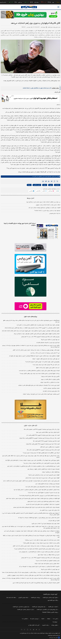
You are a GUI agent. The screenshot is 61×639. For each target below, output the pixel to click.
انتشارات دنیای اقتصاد (53, 607)
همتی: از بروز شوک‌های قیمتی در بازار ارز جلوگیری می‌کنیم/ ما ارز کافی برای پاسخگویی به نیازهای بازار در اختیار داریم (33, 466)
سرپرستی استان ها (34, 619)
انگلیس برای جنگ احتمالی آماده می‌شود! (50, 376)
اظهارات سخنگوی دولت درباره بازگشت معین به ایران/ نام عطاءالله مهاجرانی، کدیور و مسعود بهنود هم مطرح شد (34, 356)
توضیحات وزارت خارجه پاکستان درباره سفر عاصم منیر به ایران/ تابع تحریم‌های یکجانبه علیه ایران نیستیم (36, 507)
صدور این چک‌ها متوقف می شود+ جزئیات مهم (48, 555)
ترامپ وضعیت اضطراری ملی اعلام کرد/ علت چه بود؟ (47, 560)
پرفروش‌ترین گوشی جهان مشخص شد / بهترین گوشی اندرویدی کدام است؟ (42, 362)
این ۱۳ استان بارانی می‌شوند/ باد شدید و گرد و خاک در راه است (44, 353)
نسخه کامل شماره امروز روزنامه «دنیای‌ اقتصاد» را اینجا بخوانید (20, 224)
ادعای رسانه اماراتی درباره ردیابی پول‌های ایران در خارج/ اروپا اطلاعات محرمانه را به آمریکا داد (38, 518)
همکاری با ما (25, 619)
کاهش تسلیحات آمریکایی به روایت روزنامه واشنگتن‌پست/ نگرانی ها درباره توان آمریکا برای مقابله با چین (36, 583)
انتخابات (57, 185)
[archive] (21, 629)
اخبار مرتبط (30, 198)
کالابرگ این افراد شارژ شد (53, 520)
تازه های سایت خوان (30, 425)
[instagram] (39, 629)
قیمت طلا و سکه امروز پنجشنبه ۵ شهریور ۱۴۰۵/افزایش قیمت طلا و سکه (43, 450)
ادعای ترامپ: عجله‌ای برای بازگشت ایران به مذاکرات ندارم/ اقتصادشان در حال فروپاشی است (39, 552)
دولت (44, 185)
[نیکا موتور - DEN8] (30, 247)
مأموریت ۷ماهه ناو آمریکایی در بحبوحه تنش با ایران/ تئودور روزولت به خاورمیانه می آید (39, 566)
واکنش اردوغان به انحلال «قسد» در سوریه (50, 379)
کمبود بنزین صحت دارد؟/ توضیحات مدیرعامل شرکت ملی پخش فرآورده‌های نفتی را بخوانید (38, 385)
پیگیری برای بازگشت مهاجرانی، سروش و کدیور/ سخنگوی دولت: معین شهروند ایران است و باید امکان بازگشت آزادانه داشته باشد (30, 331)
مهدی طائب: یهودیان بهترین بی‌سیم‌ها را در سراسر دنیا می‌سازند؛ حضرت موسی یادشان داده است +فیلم (36, 350)
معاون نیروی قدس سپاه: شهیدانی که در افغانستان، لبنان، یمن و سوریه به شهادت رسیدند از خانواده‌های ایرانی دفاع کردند (32, 460)
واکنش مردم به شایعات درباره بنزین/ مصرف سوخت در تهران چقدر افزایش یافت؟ (41, 543)
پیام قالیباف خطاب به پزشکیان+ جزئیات (50, 472)
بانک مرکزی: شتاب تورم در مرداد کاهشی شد (49, 510)
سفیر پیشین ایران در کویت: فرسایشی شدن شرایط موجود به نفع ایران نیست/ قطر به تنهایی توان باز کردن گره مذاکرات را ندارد (31, 481)
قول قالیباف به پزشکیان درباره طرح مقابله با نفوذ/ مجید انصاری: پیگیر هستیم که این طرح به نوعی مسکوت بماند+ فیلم (32, 498)
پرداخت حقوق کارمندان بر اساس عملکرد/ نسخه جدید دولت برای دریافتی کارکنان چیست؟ (39, 373)
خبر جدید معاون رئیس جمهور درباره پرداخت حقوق (47, 367)
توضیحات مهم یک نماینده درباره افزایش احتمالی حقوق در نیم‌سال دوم (43, 469)
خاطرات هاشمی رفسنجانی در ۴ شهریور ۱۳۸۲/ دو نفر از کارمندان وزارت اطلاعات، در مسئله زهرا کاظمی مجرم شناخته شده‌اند (32, 328)
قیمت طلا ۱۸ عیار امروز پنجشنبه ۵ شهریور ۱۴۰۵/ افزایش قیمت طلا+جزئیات (42, 444)
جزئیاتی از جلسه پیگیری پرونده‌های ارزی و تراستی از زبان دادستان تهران (43, 501)
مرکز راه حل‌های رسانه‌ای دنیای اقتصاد (25, 609)
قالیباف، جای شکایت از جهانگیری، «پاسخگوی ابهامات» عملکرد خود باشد (44, 208)
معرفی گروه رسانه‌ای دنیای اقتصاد (50, 597)
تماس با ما (55, 619)
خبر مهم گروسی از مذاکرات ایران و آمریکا (50, 339)
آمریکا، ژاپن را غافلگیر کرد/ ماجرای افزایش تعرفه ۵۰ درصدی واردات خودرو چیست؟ (41, 453)
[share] (27, 629)
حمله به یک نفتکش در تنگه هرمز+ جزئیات (49, 382)
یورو (45, 2)
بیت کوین (12, 2)
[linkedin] (48, 181)
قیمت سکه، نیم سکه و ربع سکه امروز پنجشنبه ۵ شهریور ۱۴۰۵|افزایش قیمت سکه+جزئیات (39, 438)
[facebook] (54, 181)
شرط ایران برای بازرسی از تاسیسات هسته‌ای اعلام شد (47, 342)
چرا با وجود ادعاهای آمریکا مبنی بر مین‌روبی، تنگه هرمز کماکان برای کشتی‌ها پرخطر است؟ (39, 495)
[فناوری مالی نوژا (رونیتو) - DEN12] (30, 410)
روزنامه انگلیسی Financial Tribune (50, 612)
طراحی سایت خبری (54, 637)
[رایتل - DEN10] (30, 306)
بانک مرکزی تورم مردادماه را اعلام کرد (51, 391)
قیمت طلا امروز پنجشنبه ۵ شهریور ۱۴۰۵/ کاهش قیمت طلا (46, 441)
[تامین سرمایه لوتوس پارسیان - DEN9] (30, 287)
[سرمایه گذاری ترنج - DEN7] (30, 14)
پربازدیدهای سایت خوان (30, 317)
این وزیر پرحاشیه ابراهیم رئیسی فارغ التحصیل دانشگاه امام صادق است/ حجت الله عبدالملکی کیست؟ (36, 549)
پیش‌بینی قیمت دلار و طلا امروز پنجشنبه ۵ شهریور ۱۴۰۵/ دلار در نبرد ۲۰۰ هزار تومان (40, 337)
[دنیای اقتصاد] (29, 7)
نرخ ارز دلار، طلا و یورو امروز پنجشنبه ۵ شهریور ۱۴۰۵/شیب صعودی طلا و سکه (41, 429)
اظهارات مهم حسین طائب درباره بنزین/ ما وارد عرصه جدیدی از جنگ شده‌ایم (42, 478)
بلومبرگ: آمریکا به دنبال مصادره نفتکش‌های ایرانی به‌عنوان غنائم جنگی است (42, 487)
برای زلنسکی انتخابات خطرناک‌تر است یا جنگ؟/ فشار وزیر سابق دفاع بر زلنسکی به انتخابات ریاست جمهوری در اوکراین (33, 575)
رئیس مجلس (37, 185)
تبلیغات (48, 619)
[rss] (30, 629)
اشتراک (42, 619)
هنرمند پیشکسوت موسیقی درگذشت (51, 388)
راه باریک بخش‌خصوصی (54, 213)
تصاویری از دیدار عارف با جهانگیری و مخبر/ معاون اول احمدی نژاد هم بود (42, 504)
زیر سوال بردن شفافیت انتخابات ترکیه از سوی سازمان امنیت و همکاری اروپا (43, 202)
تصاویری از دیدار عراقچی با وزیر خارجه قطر (49, 447)
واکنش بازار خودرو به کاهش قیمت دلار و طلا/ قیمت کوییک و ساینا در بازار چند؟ (41, 463)
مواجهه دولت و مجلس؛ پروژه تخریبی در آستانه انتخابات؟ (47, 210)
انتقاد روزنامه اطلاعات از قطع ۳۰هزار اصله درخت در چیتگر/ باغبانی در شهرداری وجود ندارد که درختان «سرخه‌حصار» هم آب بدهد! (30, 572)
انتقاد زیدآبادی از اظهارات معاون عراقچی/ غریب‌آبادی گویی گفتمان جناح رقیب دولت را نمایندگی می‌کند (36, 334)
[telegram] (46, 181)
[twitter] (51, 181)
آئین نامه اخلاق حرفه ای (33, 625)
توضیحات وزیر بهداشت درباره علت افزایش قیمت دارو (47, 484)
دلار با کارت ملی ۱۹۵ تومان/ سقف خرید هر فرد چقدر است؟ (46, 365)
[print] (43, 181)
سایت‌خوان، (53, 176)
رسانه (29, 185)
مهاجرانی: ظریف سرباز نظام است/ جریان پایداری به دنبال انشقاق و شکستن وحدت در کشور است (38, 325)
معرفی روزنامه (54, 625)
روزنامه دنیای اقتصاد (35, 597)
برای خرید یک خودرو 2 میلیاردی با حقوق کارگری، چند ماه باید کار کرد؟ (43, 492)
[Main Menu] (58, 6)
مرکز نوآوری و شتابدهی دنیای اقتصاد (21, 607)
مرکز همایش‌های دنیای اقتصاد (38, 607)
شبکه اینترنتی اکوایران (23, 597)
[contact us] (24, 629)
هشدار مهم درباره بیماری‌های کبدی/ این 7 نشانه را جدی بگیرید (45, 523)
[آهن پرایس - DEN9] (30, 264)
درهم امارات (29, 2)
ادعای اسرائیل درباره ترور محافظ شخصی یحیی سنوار (47, 432)
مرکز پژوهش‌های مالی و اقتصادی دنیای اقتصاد (47, 609)
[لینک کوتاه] (57, 181)
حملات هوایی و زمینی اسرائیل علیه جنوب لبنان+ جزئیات (47, 563)
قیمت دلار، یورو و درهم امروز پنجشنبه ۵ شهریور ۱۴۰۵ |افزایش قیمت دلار (42, 435)
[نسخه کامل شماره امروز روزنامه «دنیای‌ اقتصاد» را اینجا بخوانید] (47, 231)
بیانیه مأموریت (45, 625)
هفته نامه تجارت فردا (11, 597)
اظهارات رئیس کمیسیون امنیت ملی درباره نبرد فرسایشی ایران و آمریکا (44, 475)
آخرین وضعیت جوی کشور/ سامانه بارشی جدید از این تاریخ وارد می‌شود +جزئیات (41, 394)
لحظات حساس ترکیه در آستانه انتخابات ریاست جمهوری (48, 205)
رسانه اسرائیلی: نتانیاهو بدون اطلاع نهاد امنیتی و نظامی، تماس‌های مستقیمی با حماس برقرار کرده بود (36, 489)
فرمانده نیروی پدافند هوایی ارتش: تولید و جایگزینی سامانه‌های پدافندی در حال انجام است (39, 370)
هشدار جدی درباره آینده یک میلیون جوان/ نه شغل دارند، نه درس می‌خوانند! (42, 540)
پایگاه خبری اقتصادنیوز (53, 600)
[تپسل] (2, 95)
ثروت (50, 185)
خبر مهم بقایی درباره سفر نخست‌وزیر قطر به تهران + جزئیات (45, 359)
